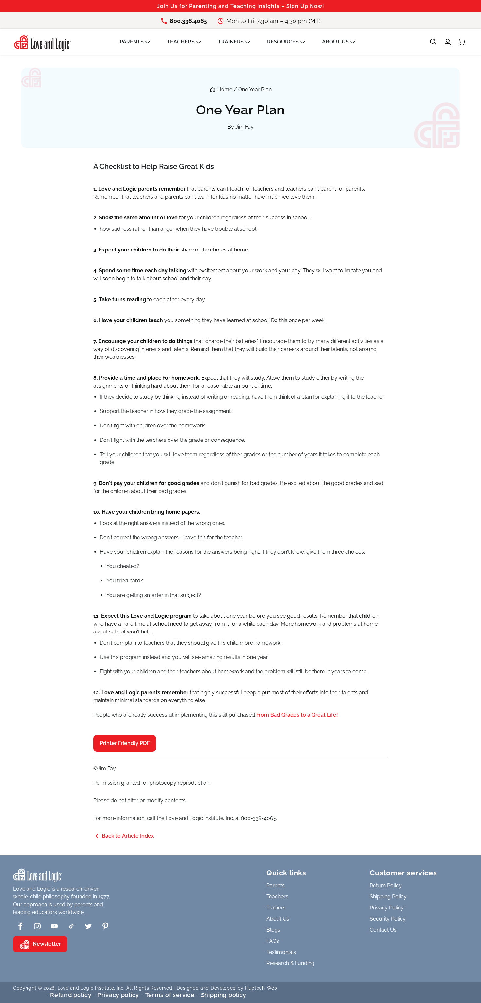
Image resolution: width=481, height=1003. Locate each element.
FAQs (272, 941)
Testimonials (281, 952)
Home (225, 89)
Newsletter (47, 944)
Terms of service (170, 995)
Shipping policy (224, 995)
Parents (275, 885)
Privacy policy (118, 995)
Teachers (277, 896)
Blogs (273, 930)
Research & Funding (290, 963)
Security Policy (388, 919)
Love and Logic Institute (86, 988)
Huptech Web (261, 988)
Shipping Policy (388, 896)
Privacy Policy (387, 908)
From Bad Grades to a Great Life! (297, 715)
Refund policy (70, 995)
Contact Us (383, 930)
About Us (277, 919)
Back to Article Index (128, 836)
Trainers (276, 908)
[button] (138, 42)
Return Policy (386, 885)
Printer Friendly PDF (125, 743)
